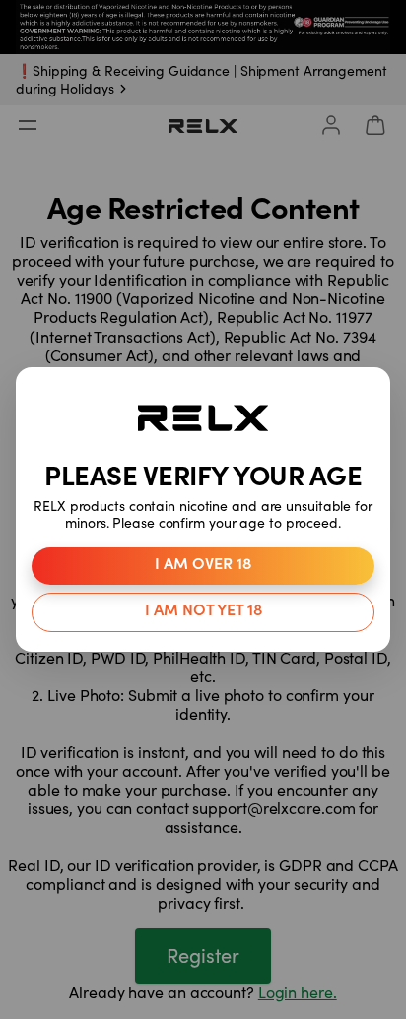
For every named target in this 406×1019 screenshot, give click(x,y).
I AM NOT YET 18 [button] (203, 612)
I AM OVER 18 (203, 565)
